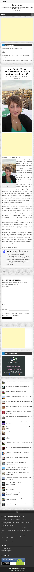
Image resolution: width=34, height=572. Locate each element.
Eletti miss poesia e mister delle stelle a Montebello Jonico (17, 60)
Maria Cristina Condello (12, 76)
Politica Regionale (12, 247)
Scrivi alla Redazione (7, 550)
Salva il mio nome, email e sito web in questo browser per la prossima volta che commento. (15, 314)
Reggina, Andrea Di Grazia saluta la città (12, 48)
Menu (4, 1)
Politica (14, 66)
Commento (5, 286)
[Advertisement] (17, 29)
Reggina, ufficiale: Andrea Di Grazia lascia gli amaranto (15, 55)
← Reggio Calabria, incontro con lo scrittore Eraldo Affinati (15, 271)
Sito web (4, 309)
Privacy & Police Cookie (8, 552)
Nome (4, 304)
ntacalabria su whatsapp (8, 540)
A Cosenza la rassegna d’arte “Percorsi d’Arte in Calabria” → (18, 272)
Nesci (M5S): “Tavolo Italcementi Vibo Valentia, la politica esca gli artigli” (17, 71)
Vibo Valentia (19, 66)
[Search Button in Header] (32, 14)
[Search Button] (17, 512)
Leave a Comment (17, 78)
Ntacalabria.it (17, 5)
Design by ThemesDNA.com (17, 570)
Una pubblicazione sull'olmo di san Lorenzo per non (15, 58)
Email (4, 307)
